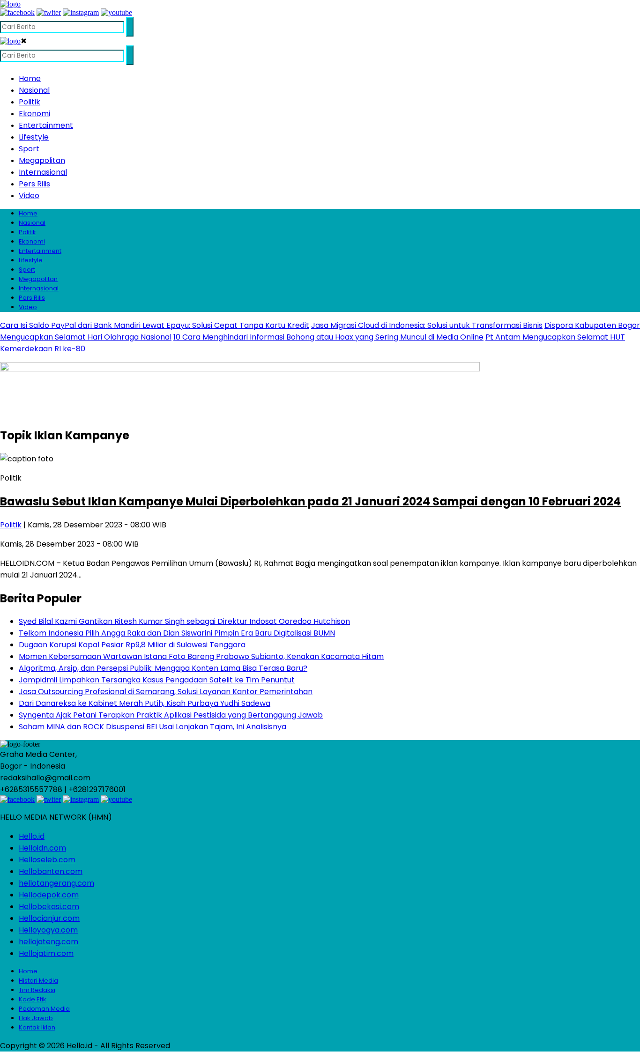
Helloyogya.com (48, 930)
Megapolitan (42, 160)
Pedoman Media (44, 1008)
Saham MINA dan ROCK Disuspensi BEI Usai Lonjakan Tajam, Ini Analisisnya (152, 726)
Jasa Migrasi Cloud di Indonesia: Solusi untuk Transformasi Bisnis (427, 325)
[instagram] (81, 12)
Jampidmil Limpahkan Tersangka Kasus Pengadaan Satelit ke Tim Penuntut (157, 679)
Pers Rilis (34, 183)
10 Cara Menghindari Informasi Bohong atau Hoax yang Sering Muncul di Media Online (328, 337)
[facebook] (17, 12)
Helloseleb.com (47, 859)
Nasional (34, 90)
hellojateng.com (48, 941)
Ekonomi (34, 113)
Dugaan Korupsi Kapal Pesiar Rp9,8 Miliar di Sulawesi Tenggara (132, 644)
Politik (29, 101)
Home (30, 78)
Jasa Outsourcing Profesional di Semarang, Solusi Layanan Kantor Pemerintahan (166, 691)
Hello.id (32, 836)
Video (29, 195)
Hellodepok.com (49, 894)
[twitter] (49, 12)
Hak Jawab (36, 1018)
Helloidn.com (42, 848)
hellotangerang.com (56, 883)
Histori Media (38, 980)
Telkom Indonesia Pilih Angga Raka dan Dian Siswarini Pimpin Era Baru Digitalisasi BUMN (177, 633)
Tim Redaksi (37, 989)
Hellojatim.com (46, 953)
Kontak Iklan (37, 1027)
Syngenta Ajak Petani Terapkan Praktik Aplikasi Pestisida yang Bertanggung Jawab (171, 715)
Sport (29, 148)
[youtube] (116, 12)
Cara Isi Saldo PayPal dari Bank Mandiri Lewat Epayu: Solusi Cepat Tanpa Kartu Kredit (154, 325)
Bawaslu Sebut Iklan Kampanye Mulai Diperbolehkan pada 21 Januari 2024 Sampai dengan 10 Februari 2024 (310, 501)
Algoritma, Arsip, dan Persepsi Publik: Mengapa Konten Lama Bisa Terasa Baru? (163, 668)
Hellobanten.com (50, 871)
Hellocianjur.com (49, 918)
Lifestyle (34, 137)
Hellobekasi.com (49, 906)
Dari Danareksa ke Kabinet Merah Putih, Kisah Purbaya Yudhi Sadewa (144, 703)
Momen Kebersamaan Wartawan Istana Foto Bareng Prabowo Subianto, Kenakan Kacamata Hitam (201, 656)
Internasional (43, 172)
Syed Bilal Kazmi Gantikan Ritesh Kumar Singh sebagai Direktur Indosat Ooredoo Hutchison (184, 621)
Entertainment (46, 125)
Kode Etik (32, 999)
